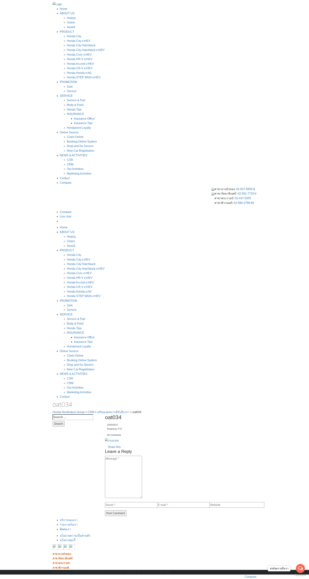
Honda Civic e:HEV (79, 54)
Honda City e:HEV (78, 40)
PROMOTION (68, 82)
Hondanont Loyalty (79, 127)
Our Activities (75, 168)
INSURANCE (75, 114)
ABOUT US (67, 13)
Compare (66, 182)
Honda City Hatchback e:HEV (86, 49)
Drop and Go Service (80, 146)
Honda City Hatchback (81, 45)
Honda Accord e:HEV (80, 63)
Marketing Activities (79, 173)
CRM (70, 164)
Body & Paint (75, 104)
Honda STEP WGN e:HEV (84, 77)
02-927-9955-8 (245, 189)
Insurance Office (84, 118)
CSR (70, 159)
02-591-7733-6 (247, 193)
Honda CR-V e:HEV (79, 68)
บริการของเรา (68, 520)
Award (71, 27)
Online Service (69, 132)
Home (63, 8)
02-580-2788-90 (244, 202)
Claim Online (75, 136)
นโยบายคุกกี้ (67, 540)
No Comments (114, 435)
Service (72, 91)
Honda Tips (74, 109)
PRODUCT (67, 31)
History (71, 17)
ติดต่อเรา (65, 529)
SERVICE (66, 95)
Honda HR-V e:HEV (79, 59)
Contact (65, 178)
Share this (114, 446)
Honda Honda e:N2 (79, 72)
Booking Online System (82, 141)
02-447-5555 (243, 198)
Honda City (74, 36)
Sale (70, 86)
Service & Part (76, 100)
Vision (71, 22)
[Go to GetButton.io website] (300, 575)
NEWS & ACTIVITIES (73, 155)
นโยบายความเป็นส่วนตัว (75, 535)
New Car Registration (80, 150)
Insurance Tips (83, 123)
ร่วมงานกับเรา (69, 524)
